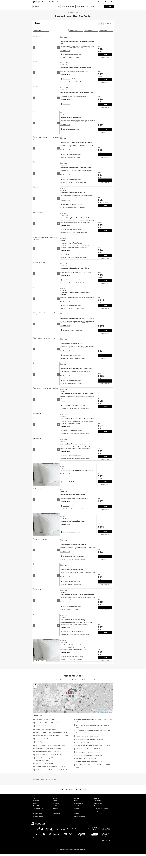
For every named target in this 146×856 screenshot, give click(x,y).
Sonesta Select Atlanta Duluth (70, 117)
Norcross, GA (66, 204)
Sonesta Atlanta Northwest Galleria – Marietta (76, 142)
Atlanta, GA (65, 154)
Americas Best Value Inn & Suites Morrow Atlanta (77, 595)
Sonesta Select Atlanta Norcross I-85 (73, 193)
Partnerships (77, 805)
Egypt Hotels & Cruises (38, 808)
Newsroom (76, 813)
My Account (56, 803)
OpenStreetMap (105, 712)
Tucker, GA (65, 355)
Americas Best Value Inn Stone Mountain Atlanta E (77, 394)
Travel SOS (55, 808)
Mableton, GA (66, 430)
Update (109, 6)
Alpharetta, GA (66, 54)
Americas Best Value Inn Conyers (71, 569)
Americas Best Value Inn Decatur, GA (72, 444)
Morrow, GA (65, 606)
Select (105, 54)
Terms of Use (97, 805)
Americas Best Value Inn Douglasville (73, 544)
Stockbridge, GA (66, 631)
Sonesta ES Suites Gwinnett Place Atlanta (74, 268)
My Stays (107, 1)
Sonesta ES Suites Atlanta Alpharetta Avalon (75, 67)
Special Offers (52, 1)
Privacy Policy (97, 800)
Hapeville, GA (66, 506)
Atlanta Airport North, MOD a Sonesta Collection (76, 471)
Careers (75, 811)
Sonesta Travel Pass (78, 803)
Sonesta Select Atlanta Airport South (72, 521)
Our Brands (44, 1)
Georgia (42, 779)
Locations (35, 803)
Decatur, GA (65, 455)
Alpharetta (47, 779)
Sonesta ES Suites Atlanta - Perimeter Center (75, 168)
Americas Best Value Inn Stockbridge (73, 620)
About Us (76, 800)
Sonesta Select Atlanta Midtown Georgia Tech (76, 368)
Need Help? (55, 805)
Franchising (76, 808)
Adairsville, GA (66, 656)
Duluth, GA (65, 129)
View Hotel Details (65, 50)
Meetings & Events (61, 1)
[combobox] (45, 6)
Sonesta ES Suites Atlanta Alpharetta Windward (76, 92)
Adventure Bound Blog (38, 816)
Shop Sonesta (56, 813)
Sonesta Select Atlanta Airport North (72, 494)
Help (112, 1)
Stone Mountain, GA (67, 405)
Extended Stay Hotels (38, 811)
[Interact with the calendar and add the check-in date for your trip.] (73, 6)
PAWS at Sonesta (57, 811)
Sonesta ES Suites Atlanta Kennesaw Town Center (77, 318)
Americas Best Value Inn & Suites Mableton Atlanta (77, 419)
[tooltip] (107, 202)
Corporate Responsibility (79, 816)
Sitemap (96, 811)
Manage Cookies (98, 803)
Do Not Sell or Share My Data (101, 808)
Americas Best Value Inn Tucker (71, 343)
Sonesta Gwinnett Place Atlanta (71, 243)
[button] (35, 685)
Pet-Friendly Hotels (37, 813)
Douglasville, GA (66, 556)
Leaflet (98, 712)
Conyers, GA (65, 581)
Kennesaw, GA (66, 330)
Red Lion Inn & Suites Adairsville (71, 645)
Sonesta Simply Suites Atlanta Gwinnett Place (76, 218)
